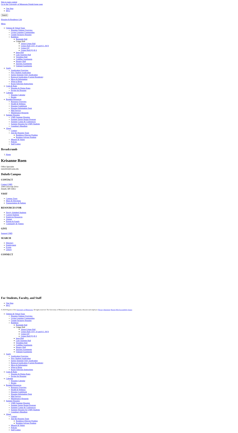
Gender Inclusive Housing (21, 320)
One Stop (9, 8)
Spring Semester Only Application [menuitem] (24, 75)
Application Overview (19, 356)
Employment (11, 245)
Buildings (14, 323)
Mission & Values (18, 425)
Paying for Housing (18, 376)
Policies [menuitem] (14, 142)
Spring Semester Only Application (24, 361)
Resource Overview (19, 387)
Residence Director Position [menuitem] (27, 135)
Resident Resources (13, 385)
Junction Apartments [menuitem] (24, 64)
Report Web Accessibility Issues (121, 310)
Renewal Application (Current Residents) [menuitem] (27, 77)
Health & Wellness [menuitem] (18, 104)
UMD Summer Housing (20, 403)
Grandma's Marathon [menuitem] (19, 126)
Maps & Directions (13, 201)
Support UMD (6, 233)
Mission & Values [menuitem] (18, 139)
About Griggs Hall (28, 329)
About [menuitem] (8, 128)
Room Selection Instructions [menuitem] (22, 84)
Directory (9, 243)
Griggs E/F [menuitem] (25, 48)
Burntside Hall (21, 325)
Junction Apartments (24, 349)
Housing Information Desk (21, 394)
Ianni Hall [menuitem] (20, 52)
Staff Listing (16, 430)
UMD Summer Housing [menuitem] (20, 117)
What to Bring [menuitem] (16, 81)
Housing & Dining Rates (20, 374)
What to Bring (16, 367)
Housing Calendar (18, 381)
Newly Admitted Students (16, 212)
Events (8, 247)
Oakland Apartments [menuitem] (24, 66)
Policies (14, 428)
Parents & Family (13, 221)
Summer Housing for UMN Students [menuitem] (25, 124)
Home (8, 154)
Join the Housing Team (20, 419)
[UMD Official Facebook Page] (19, 264)
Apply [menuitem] (8, 68)
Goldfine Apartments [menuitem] (24, 59)
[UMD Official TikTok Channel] (19, 290)
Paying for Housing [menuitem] (18, 90)
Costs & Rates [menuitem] (11, 86)
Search (4, 15)
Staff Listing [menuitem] (16, 144)
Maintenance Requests (20, 399)
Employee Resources (14, 217)
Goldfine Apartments (24, 345)
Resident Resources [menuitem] (13, 99)
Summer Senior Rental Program (23, 405)
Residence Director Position (27, 421)
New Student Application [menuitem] (21, 73)
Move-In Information (19, 365)
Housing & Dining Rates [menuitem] (20, 88)
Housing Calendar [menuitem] (18, 95)
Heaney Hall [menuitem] (21, 61)
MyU (8, 11)
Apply (8, 354)
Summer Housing (13, 401)
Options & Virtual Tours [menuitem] (15, 28)
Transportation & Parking (16, 203)
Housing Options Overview (22, 316)
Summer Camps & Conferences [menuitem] (23, 122)
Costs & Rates (11, 372)
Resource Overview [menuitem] (19, 102)
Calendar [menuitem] (9, 93)
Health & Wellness (18, 390)
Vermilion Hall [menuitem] (21, 57)
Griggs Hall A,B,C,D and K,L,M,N (35, 332)
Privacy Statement (104, 310)
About (8, 414)
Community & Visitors (15, 224)
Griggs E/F (25, 334)
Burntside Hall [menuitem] (21, 39)
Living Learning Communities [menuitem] (23, 32)
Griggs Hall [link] (20, 41)
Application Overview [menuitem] (19, 70)
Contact (14, 416)
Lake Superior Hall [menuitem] (23, 55)
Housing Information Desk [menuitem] (21, 108)
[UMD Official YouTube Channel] (19, 277)
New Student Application (21, 358)
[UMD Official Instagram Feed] (19, 270)
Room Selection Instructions (22, 370)
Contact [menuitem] (14, 131)
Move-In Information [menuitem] (19, 79)
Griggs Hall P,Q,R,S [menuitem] (29, 50)
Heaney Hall (21, 347)
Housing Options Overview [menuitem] (22, 30)
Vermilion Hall (21, 343)
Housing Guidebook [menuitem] (19, 106)
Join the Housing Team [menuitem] (20, 133)
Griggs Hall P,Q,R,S (29, 336)
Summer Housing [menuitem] (13, 115)
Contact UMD (6, 184)
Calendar (9, 378)
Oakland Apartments (24, 352)
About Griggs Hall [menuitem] (28, 44)
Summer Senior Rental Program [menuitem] (23, 119)
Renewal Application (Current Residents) (27, 363)
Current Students (12, 215)
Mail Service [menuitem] (16, 110)
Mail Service (16, 396)
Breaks (13, 383)
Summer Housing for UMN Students (25, 410)
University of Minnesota (24, 310)
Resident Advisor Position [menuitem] (26, 137)
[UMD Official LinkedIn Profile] (19, 284)
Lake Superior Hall (23, 341)
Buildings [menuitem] (14, 37)
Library (9, 250)
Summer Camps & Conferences (23, 407)
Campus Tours (11, 198)
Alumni (9, 219)
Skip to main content (9, 2)
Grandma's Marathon (19, 412)
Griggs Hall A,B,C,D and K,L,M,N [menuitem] (35, 46)
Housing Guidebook (19, 392)
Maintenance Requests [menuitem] (20, 113)
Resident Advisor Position (26, 423)
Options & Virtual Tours (15, 314)
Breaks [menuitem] (13, 97)
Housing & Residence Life (11, 19)
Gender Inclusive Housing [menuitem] (21, 35)
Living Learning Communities (23, 318)
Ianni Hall (20, 338)
